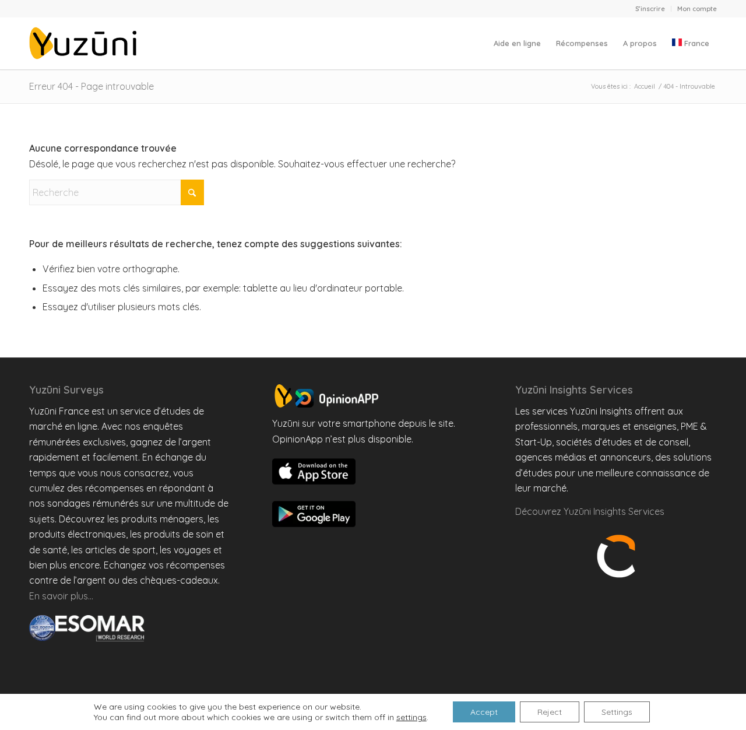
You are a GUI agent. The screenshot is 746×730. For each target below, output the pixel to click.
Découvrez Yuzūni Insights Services (589, 511)
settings (411, 717)
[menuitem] (650, 9)
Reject (549, 712)
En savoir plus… (61, 596)
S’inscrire (650, 9)
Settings (616, 712)
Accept (484, 712)
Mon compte (697, 9)
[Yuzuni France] (85, 43)
